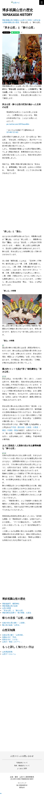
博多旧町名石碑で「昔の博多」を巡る (16, 613)
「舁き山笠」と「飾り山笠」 (13, 610)
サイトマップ (22, 783)
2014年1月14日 (12, 132)
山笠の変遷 (6, 608)
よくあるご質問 (22, 768)
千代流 (13, 427)
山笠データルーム (9, 654)
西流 (16, 430)
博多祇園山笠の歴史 (11, 22)
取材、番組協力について (22, 765)
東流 (4, 430)
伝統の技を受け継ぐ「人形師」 (14, 623)
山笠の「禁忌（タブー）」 (12, 642)
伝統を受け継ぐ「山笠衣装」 (13, 635)
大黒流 (35, 427)
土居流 (28, 427)
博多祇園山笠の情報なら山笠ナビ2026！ (17, 20)
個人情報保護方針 (22, 785)
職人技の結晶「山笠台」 (11, 625)
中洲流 (9, 430)
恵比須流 (21, 427)
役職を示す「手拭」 (10, 637)
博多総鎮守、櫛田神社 (10, 604)
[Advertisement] (22, 200)
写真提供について (22, 762)
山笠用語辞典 (7, 652)
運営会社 (22, 787)
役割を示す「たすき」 (10, 639)
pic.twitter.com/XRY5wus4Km (18, 124)
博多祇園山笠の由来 (10, 606)
